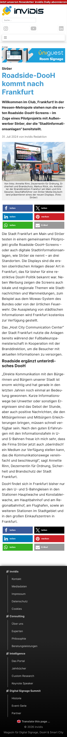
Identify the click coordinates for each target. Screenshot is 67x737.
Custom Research (23, 675)
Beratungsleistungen (24, 646)
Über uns (17, 623)
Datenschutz (20, 601)
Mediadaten (19, 586)
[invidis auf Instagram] (6, 28)
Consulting (17, 616)
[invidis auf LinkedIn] (61, 28)
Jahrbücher (19, 668)
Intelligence (17, 653)
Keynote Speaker (22, 683)
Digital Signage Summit (25, 690)
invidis (14, 571)
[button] (18, 208)
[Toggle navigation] (33, 37)
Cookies (17, 608)
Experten (17, 631)
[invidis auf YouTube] (33, 28)
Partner (16, 713)
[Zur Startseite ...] (23, 11)
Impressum (19, 593)
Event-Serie (19, 705)
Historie (16, 698)
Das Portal (18, 661)
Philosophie (19, 638)
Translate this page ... (36, 721)
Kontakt (16, 579)
